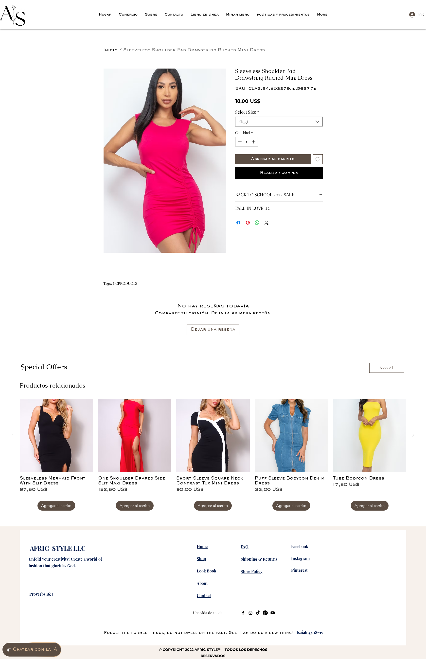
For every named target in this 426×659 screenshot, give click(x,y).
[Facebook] (243, 612)
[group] (213, 455)
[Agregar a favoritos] (318, 159)
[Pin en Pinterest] (248, 223)
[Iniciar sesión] (411, 14)
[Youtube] (272, 612)
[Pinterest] (265, 612)
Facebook (299, 546)
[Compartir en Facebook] (238, 223)
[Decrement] (239, 141)
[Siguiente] (413, 435)
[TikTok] (257, 612)
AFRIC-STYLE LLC (58, 548)
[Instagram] (250, 612)
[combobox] (279, 121)
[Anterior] (13, 435)
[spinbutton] (247, 141)
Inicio (110, 50)
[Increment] (254, 141)
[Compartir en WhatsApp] (257, 223)
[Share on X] (266, 223)
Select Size (247, 112)
